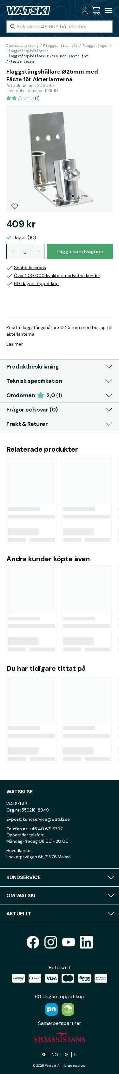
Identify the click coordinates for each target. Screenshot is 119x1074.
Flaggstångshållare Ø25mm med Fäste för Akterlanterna (47, 59)
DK (66, 1054)
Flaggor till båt (60, 45)
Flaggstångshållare (25, 51)
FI (75, 1054)
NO (55, 1054)
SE (44, 1054)
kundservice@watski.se (46, 819)
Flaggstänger (95, 45)
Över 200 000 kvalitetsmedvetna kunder (57, 275)
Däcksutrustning (22, 45)
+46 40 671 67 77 (46, 829)
